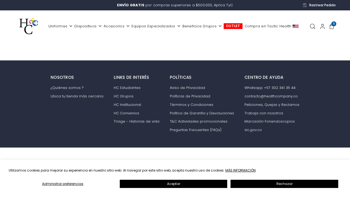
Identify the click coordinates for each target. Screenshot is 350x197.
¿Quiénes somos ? (67, 87)
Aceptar (173, 183)
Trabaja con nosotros (263, 113)
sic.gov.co (253, 129)
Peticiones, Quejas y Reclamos (271, 104)
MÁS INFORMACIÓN (240, 170)
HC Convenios (126, 113)
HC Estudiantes (127, 87)
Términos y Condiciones (191, 104)
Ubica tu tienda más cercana (77, 96)
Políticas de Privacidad (190, 96)
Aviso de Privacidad (187, 87)
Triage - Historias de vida (136, 121)
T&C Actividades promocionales (199, 121)
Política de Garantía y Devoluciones (202, 113)
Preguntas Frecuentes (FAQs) (195, 129)
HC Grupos (123, 96)
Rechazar (284, 183)
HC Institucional (127, 104)
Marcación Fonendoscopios (269, 121)
